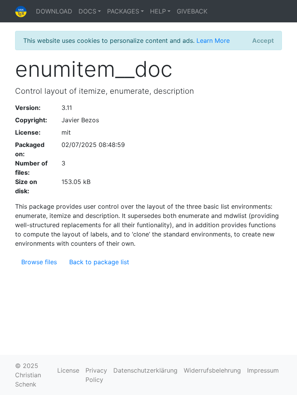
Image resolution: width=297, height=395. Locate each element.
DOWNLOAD (54, 11)
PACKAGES (123, 11)
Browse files (39, 262)
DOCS (87, 11)
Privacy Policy (96, 374)
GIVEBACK (192, 11)
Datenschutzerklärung (145, 370)
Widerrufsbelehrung (212, 370)
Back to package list (99, 262)
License (68, 370)
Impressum (263, 370)
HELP (158, 11)
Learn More (213, 40)
